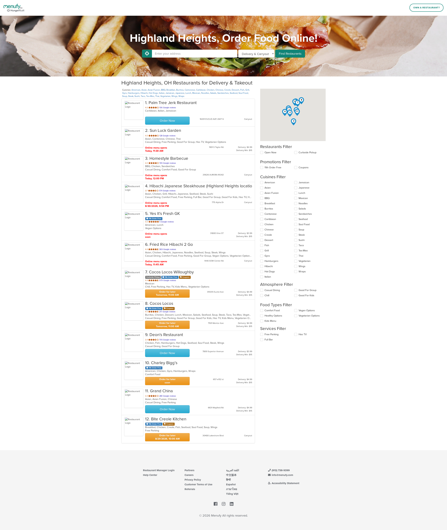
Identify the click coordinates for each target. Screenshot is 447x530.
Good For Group (307, 290)
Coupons (304, 167)
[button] (289, 113)
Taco (143, 96)
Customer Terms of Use (198, 484)
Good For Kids (306, 295)
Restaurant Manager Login (159, 470)
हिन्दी (228, 479)
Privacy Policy (193, 479)
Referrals (190, 489)
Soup (124, 96)
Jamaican (170, 93)
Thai (157, 96)
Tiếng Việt (232, 493)
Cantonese (190, 90)
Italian (161, 93)
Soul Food (243, 93)
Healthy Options (273, 315)
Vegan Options (307, 310)
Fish (242, 90)
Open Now (270, 152)
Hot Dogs (153, 93)
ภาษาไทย (231, 489)
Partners (189, 470)
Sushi (137, 96)
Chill (267, 295)
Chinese (219, 90)
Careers (189, 475)
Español (231, 484)
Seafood (233, 93)
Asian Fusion (154, 90)
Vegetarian (165, 96)
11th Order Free (273, 167)
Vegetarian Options (309, 315)
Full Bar (269, 339)
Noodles (205, 93)
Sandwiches (223, 93)
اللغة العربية (232, 470)
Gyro (124, 93)
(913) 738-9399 (280, 470)
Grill (247, 90)
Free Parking (272, 334)
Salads (213, 93)
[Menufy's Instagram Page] (223, 504)
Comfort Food (272, 310)
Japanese (179, 93)
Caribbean (201, 90)
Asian (144, 90)
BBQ (163, 90)
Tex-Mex (150, 96)
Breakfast (170, 90)
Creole (227, 90)
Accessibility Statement (285, 483)
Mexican (196, 93)
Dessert (235, 90)
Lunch (188, 93)
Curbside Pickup (307, 152)
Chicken (210, 90)
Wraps (181, 96)
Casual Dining (272, 290)
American (135, 90)
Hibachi (144, 93)
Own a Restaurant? (426, 7)
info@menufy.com (282, 475)
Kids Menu (270, 320)
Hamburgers (134, 93)
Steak (130, 96)
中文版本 (231, 475)
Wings (174, 96)
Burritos (180, 90)
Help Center (150, 475)
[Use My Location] (147, 54)
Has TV (303, 334)
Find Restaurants (290, 54)
